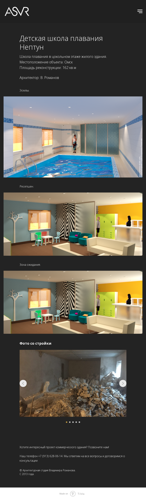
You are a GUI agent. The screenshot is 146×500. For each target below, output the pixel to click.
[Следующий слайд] (122, 383)
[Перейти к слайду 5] (79, 422)
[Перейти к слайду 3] (73, 422)
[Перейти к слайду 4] (76, 422)
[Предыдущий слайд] (23, 383)
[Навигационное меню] (139, 11)
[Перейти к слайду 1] (66, 422)
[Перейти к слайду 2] (70, 422)
